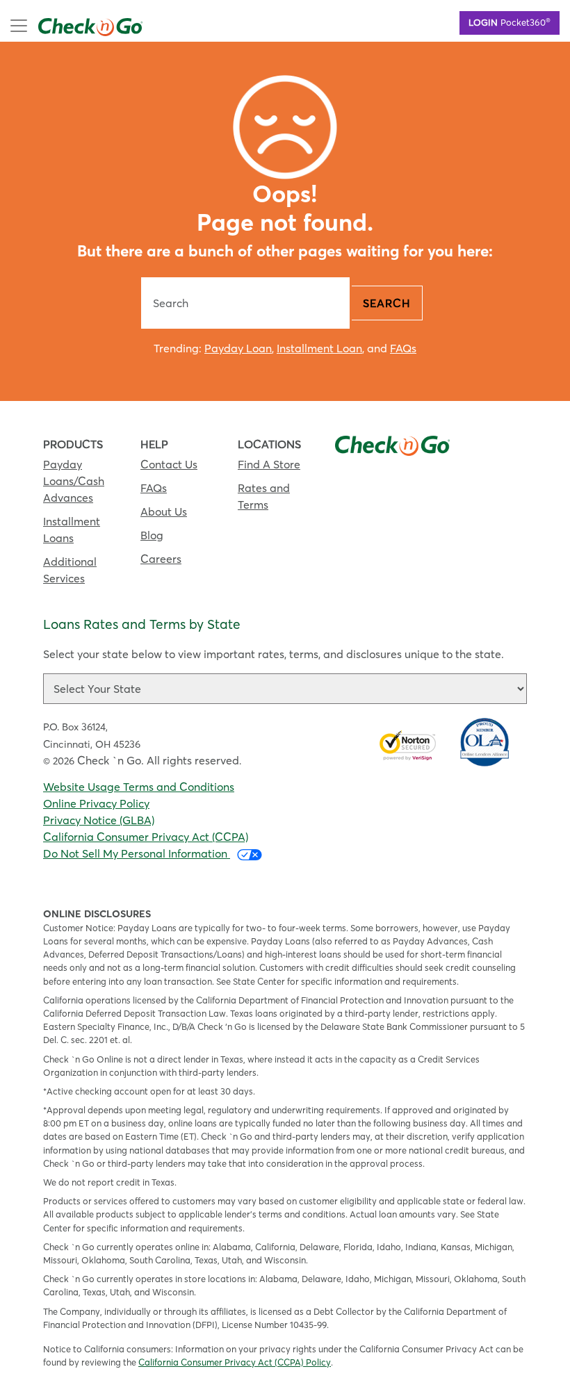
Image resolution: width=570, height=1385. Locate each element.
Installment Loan (319, 348)
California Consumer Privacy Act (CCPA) (145, 837)
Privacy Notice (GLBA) (98, 820)
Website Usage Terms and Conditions (138, 787)
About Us (163, 511)
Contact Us (168, 464)
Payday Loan (238, 348)
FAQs (403, 348)
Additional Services (70, 570)
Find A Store (269, 464)
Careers (160, 559)
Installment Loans (71, 529)
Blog (151, 535)
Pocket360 (510, 21)
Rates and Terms (264, 496)
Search (387, 303)
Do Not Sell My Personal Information (136, 853)
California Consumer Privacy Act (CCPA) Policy (234, 1362)
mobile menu (71, 24)
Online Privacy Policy (96, 803)
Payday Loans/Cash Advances (73, 481)
